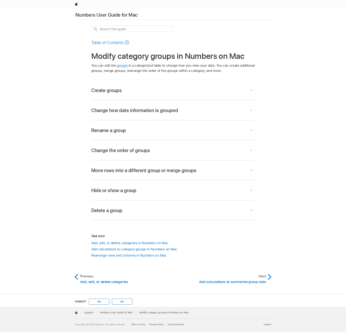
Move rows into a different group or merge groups (144, 170)
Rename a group (108, 130)
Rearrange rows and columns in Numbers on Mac (129, 255)
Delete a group (107, 210)
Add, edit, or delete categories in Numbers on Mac (129, 243)
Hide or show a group (114, 190)
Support (88, 312)
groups (122, 65)
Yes (99, 301)
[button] (110, 42)
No (122, 301)
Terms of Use (138, 324)
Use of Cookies (176, 324)
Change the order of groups (120, 150)
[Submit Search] (96, 29)
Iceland (267, 324)
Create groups (106, 90)
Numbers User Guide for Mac (106, 15)
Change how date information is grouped (134, 110)
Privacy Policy (156, 324)
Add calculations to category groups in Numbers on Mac (134, 249)
